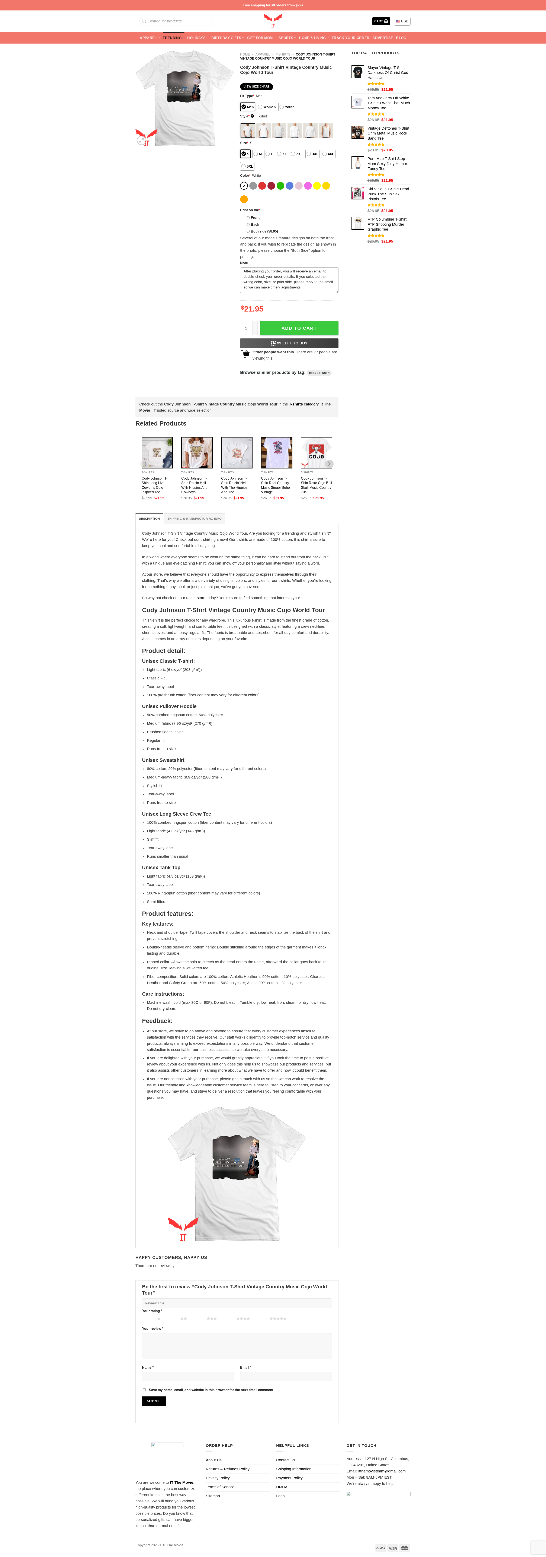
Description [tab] (149, 518)
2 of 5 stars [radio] (171, 1318)
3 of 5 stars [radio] (198, 1318)
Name (148, 1367)
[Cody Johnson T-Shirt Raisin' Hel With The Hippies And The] (237, 453)
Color (245, 175)
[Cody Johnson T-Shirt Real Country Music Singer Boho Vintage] (276, 453)
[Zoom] (141, 140)
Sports (286, 38)
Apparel (148, 38)
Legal (281, 1496)
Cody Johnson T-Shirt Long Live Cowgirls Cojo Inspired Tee (154, 485)
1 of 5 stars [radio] (148, 1318)
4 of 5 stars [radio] (227, 1318)
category (303, 404)
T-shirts (283, 54)
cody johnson (319, 373)
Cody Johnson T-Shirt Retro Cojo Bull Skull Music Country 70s (316, 485)
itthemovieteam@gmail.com (382, 1471)
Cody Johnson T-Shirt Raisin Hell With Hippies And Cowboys (194, 485)
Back (255, 224)
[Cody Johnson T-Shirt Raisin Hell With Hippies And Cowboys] (197, 453)
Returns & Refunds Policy (228, 1469)
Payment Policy (289, 1478)
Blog (401, 38)
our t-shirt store (192, 598)
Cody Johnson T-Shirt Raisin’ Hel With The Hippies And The (234, 485)
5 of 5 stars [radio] (261, 1318)
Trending (172, 38)
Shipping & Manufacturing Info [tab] (194, 518)
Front (255, 218)
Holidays (196, 38)
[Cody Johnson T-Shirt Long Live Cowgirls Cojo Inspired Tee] (157, 453)
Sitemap (213, 1496)
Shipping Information (293, 1469)
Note (244, 263)
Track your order (350, 38)
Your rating (152, 1311)
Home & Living (312, 38)
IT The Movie (181, 1482)
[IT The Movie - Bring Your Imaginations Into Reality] (273, 21)
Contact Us (285, 1460)
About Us (214, 1460)
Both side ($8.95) (264, 231)
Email (245, 1367)
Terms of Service (220, 1487)
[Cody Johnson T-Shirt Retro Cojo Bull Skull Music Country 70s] (316, 453)
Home (245, 54)
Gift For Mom (260, 38)
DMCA (282, 1487)
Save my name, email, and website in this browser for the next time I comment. (211, 1390)
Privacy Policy (218, 1478)
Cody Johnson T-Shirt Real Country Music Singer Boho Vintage (275, 485)
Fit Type (247, 96)
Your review (152, 1328)
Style (246, 116)
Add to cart (299, 328)
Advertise (382, 38)
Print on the (250, 210)
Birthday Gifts (226, 38)
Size (244, 143)
